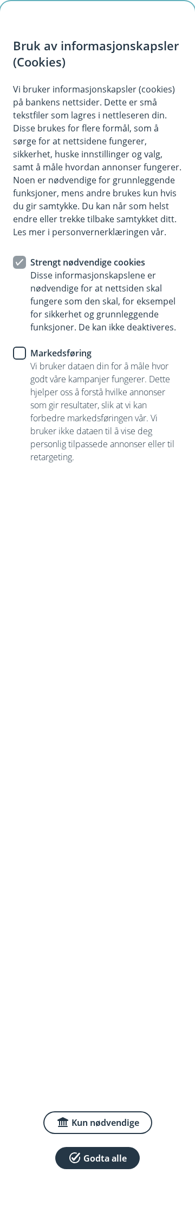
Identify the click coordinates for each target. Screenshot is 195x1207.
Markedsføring (61, 353)
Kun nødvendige (105, 1123)
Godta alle (105, 1158)
